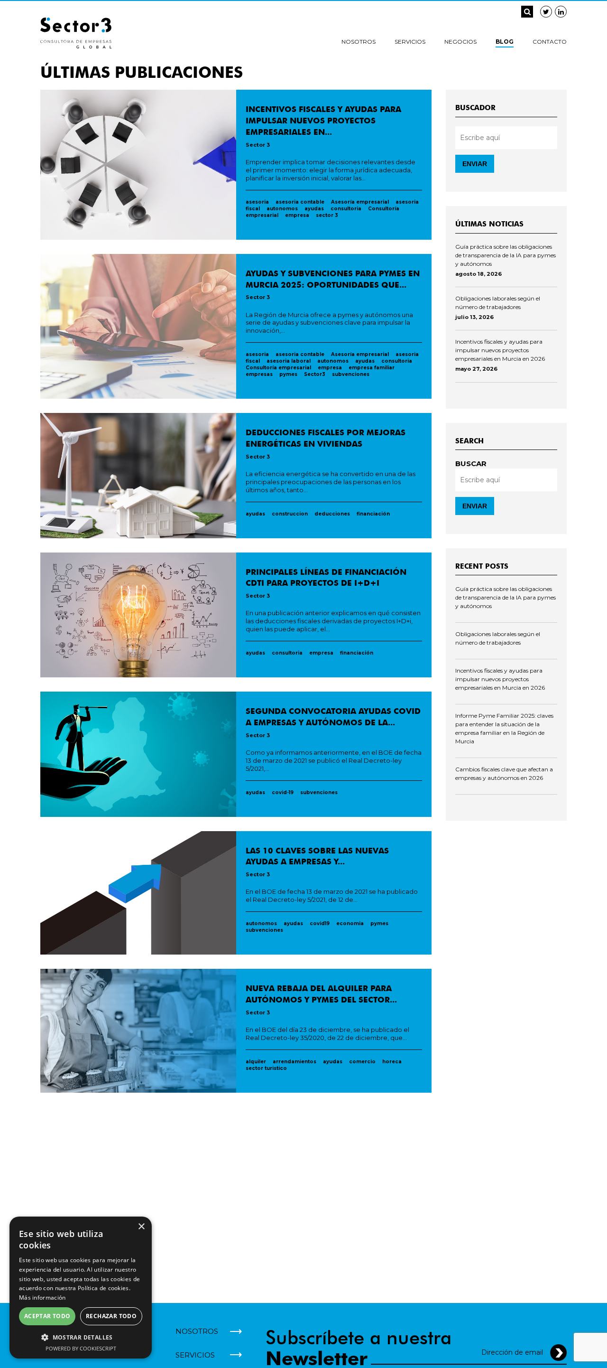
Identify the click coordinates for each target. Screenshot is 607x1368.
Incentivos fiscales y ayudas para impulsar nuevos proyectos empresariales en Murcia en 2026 (500, 350)
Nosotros (358, 41)
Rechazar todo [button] (111, 1316)
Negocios (460, 41)
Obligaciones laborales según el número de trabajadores (497, 302)
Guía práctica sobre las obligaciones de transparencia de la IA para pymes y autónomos (505, 255)
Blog (505, 41)
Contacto (550, 41)
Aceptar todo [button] (47, 1316)
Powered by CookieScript (81, 1348)
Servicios (410, 41)
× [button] (141, 1226)
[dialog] (80, 1288)
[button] (80, 1336)
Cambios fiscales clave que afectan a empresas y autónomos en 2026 (504, 773)
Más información (42, 1297)
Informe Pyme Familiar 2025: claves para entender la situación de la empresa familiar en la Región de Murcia (504, 728)
